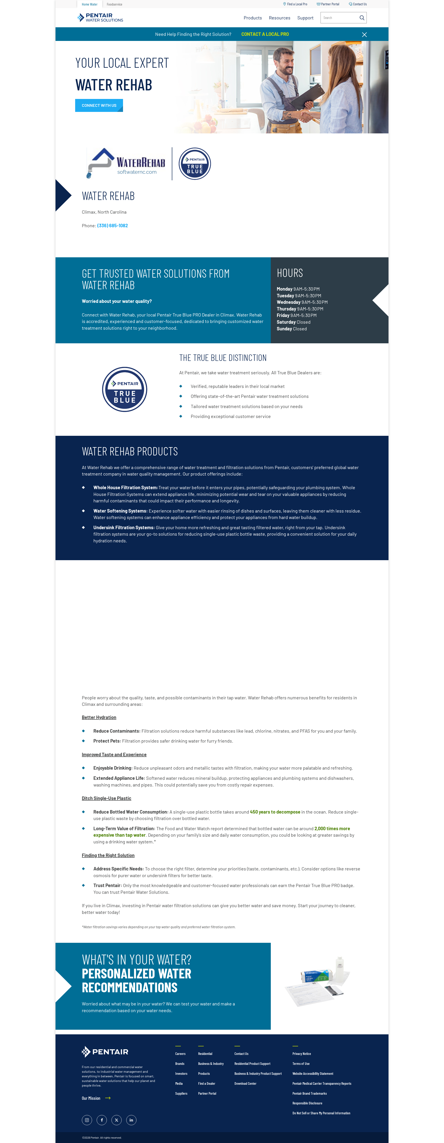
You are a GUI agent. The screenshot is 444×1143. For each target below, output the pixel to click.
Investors (181, 1073)
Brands (179, 1063)
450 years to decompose (275, 811)
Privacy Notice (302, 1053)
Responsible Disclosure (307, 1103)
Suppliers (181, 1093)
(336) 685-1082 (112, 225)
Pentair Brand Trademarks (310, 1093)
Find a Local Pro (297, 4)
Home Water (90, 4)
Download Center (245, 1083)
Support (305, 17)
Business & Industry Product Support (258, 1073)
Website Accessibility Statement (313, 1073)
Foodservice (114, 4)
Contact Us (360, 4)
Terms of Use (301, 1063)
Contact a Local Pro (264, 34)
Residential (205, 1053)
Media (179, 1083)
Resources (279, 17)
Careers (180, 1053)
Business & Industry (211, 1063)
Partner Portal (330, 4)
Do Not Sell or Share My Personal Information (321, 1113)
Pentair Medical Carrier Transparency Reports (322, 1083)
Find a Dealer (206, 1083)
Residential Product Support (252, 1063)
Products (253, 17)
